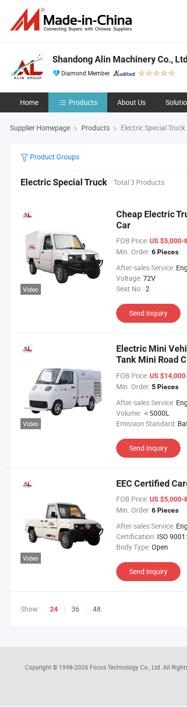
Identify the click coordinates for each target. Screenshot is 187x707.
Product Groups (53, 156)
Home (29, 102)
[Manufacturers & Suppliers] (73, 19)
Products (83, 102)
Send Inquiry (148, 313)
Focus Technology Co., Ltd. (126, 667)
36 (75, 609)
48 (97, 609)
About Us (131, 102)
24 (54, 609)
